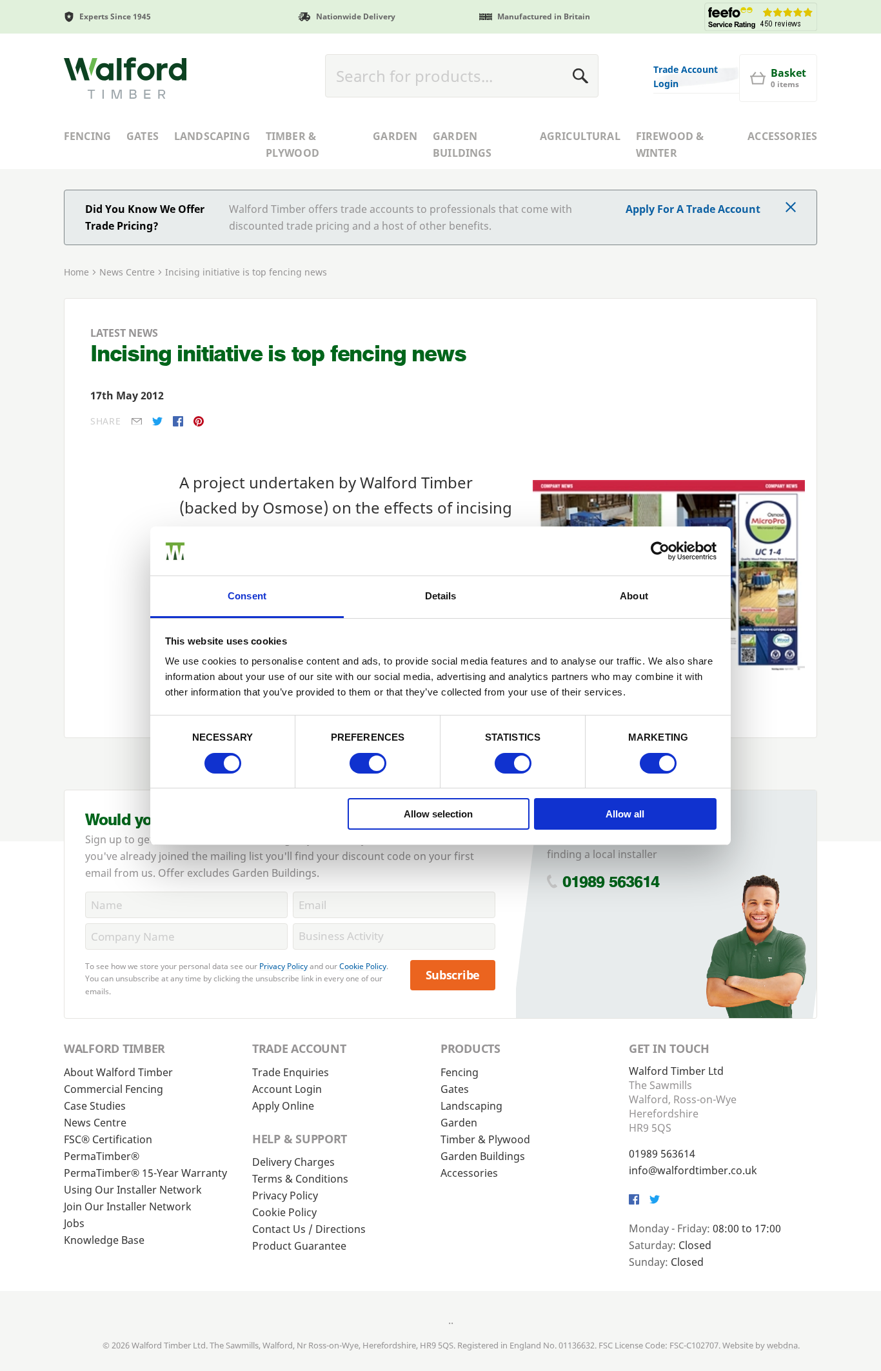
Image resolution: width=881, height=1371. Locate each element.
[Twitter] (157, 421)
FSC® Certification (108, 1139)
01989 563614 (611, 881)
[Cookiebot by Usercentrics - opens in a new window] (660, 551)
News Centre (127, 272)
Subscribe (453, 975)
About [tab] (634, 595)
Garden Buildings (462, 144)
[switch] (368, 763)
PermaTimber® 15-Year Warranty (145, 1173)
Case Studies (95, 1106)
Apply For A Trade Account (693, 209)
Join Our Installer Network (128, 1206)
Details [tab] (441, 595)
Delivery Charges (293, 1162)
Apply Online (283, 1106)
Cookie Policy (362, 966)
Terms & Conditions (300, 1179)
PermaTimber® (101, 1156)
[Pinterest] (198, 421)
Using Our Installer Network (133, 1190)
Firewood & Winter (670, 144)
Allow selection (438, 813)
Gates (142, 136)
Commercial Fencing (113, 1089)
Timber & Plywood (292, 144)
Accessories (782, 136)
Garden (395, 136)
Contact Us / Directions (309, 1229)
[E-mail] (137, 421)
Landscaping (212, 136)
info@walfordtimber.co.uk (693, 1170)
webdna (782, 1345)
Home (76, 272)
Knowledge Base (104, 1240)
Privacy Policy (283, 966)
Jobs (74, 1223)
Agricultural (580, 136)
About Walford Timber (118, 1072)
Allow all (625, 813)
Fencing (87, 136)
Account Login (287, 1089)
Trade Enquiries (290, 1072)
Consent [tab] (247, 595)
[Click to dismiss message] (791, 208)
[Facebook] (178, 421)
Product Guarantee (299, 1246)
